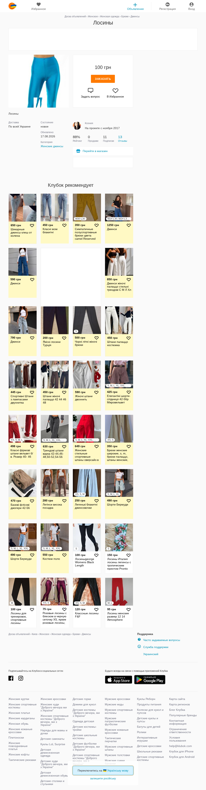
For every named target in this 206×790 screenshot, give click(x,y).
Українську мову (117, 770)
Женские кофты (18, 754)
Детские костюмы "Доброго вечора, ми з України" (86, 712)
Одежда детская (83, 721)
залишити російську (103, 778)
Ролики (141, 732)
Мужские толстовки (117, 755)
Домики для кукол (84, 704)
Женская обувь (18, 723)
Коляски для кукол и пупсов (150, 711)
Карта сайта (177, 699)
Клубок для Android (182, 756)
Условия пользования (177, 739)
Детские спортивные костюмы (150, 758)
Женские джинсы (52, 146)
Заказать (103, 78)
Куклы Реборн (146, 699)
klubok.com (12, 6)
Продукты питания (149, 704)
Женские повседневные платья (18, 746)
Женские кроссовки (53, 699)
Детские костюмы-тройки (85, 728)
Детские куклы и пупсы (147, 720)
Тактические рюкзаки (22, 759)
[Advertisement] (103, 39)
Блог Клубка (177, 709)
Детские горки (82, 699)
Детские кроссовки (149, 746)
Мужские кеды (114, 704)
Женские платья (19, 712)
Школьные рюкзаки (149, 751)
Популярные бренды (183, 715)
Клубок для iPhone (181, 751)
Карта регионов (179, 704)
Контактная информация (177, 722)
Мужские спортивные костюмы (119, 711)
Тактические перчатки (113, 740)
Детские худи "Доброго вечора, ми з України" (54, 764)
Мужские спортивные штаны (119, 748)
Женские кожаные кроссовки (20, 730)
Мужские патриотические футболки (115, 721)
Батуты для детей (148, 726)
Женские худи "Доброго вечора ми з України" (53, 707)
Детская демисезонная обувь (54, 774)
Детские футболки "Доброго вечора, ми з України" (86, 746)
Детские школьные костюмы (85, 736)
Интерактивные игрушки (147, 739)
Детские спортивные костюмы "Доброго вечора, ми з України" (86, 759)
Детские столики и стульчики (52, 782)
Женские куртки (18, 699)
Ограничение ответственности (180, 730)
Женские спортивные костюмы (22, 706)
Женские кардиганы (21, 718)
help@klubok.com (180, 746)
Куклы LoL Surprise (52, 744)
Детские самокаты (52, 738)
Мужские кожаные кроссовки (117, 731)
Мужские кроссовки (117, 699)
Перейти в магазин (95, 151)
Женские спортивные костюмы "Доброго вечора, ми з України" (54, 720)
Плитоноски (16, 737)
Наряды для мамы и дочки (53, 732)
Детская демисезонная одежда (50, 752)
